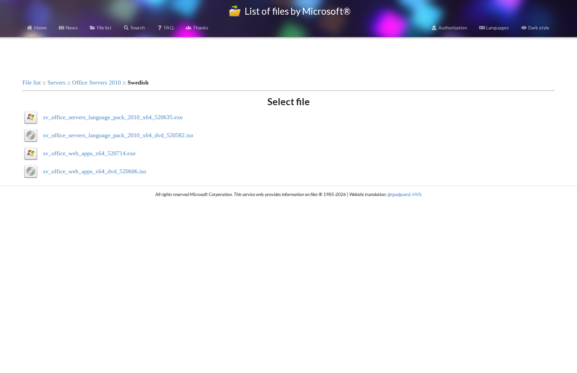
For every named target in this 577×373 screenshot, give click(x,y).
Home (40, 27)
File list (104, 27)
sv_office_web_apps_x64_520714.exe (89, 153)
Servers (56, 82)
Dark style (538, 27)
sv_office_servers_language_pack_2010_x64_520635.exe (113, 117)
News (72, 27)
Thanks (200, 27)
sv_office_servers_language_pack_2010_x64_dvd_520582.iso (118, 135)
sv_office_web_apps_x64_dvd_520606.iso (94, 171)
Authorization (452, 27)
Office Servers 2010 (96, 82)
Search (138, 27)
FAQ (169, 27)
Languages (497, 27)
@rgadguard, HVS (404, 194)
